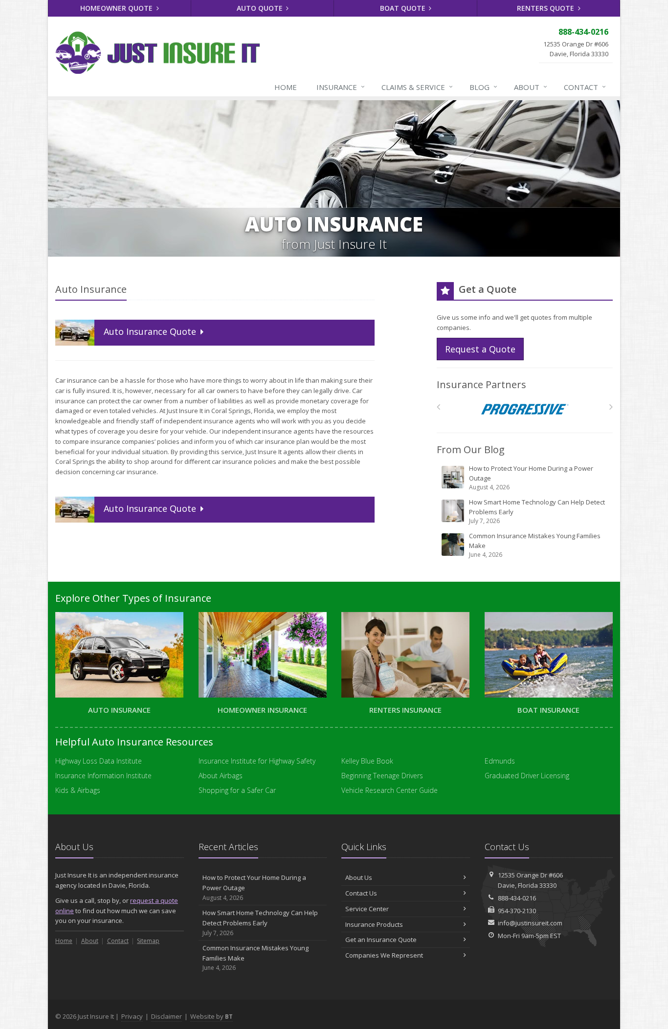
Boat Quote (403, 8)
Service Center (367, 908)
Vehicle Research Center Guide (389, 790)
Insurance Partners (481, 384)
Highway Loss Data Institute (98, 761)
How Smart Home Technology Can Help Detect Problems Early (537, 511)
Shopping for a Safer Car (237, 790)
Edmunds (500, 761)
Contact (585, 87)
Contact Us (361, 893)
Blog (483, 87)
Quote (151, 331)
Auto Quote (261, 8)
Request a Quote (480, 349)
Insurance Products (374, 924)
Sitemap (148, 941)
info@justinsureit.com (530, 923)
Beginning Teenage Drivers (382, 775)
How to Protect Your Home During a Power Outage (531, 477)
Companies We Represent (384, 955)
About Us (358, 877)
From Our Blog (471, 449)
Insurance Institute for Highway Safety (257, 761)
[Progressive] (525, 409)
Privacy (132, 1016)
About (530, 87)
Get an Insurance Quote (381, 939)
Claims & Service (417, 87)
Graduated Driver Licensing (527, 775)
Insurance (340, 87)
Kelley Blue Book (367, 761)
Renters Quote (546, 8)
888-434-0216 (517, 898)
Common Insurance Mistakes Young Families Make (535, 545)
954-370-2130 (517, 910)
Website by (211, 1016)
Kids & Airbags (77, 790)
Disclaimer (166, 1016)
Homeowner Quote (117, 8)
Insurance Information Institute (103, 775)
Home (285, 87)
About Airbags (221, 775)
